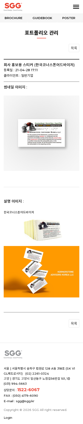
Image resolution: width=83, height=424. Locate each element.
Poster (68, 18)
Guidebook (42, 18)
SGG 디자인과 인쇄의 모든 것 (27, 7)
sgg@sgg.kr (25, 401)
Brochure (13, 18)
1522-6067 (28, 389)
